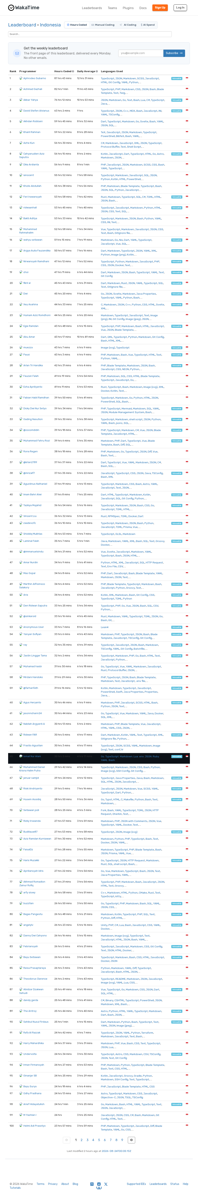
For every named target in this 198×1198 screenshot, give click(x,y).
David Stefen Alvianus (36, 110)
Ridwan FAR (30, 734)
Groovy (160, 541)
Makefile (129, 799)
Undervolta (30, 1054)
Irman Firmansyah (33, 1064)
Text (116, 92)
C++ (126, 110)
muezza (28, 347)
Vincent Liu (30, 516)
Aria (25, 594)
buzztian (28, 903)
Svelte (144, 121)
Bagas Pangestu (33, 914)
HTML (104, 82)
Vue (103, 229)
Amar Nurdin (30, 562)
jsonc (119, 422)
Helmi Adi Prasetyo (34, 1125)
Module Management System (126, 412)
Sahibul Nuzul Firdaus (36, 1021)
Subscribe (172, 53)
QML (110, 336)
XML (136, 143)
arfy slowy (29, 892)
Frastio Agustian (33, 745)
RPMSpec (114, 516)
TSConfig (114, 114)
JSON (118, 78)
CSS (138, 89)
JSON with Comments (134, 821)
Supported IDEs (136, 1184)
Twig (122, 92)
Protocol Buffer (110, 146)
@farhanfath (30, 688)
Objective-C (108, 1097)
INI (160, 110)
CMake (143, 892)
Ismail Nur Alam (32, 756)
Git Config (114, 82)
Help (185, 1184)
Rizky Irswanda (32, 820)
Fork (103, 810)
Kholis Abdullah (32, 185)
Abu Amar (29, 336)
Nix (121, 239)
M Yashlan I (29, 1114)
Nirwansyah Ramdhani (36, 261)
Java (104, 103)
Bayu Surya (30, 1086)
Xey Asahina (30, 304)
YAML (124, 82)
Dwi (25, 293)
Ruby (156, 756)
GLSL (118, 533)
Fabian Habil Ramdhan (36, 397)
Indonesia (50, 25)
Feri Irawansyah (32, 196)
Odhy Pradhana (32, 1093)
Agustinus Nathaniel (35, 483)
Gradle (138, 1075)
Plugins (128, 8)
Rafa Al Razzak (31, 1032)
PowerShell (108, 136)
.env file (140, 680)
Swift (119, 691)
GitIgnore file (122, 232)
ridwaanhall (30, 207)
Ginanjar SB (30, 1075)
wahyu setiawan (32, 239)
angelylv (28, 924)
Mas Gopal (29, 573)
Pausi (26, 354)
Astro (160, 153)
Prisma (127, 526)
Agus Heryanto (32, 702)
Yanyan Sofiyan (32, 634)
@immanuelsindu (33, 551)
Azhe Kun (29, 142)
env (141, 756)
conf (117, 749)
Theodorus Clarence (35, 978)
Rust (104, 196)
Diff (123, 444)
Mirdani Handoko (33, 677)
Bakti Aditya (30, 218)
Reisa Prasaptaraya (34, 967)
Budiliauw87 (30, 831)
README (120, 978)
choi (25, 272)
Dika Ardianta (31, 164)
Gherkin (117, 813)
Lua (143, 99)
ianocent (28, 175)
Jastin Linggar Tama (35, 655)
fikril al (27, 283)
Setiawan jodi (31, 810)
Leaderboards (92, 8)
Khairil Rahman (31, 132)
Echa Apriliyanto (32, 386)
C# (148, 99)
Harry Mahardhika (33, 1043)
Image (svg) (108, 347)
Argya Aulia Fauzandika (36, 250)
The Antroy (30, 1010)
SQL (111, 125)
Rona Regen (30, 451)
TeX (103, 132)
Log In (180, 7)
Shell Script (134, 146)
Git (110, 620)
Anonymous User (33, 627)
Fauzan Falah (31, 376)
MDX (132, 110)
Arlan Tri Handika (33, 365)
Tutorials (15, 1188)
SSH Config (123, 770)
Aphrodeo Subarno (34, 78)
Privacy (53, 1184)
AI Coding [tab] (129, 24)
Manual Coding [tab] (104, 24)
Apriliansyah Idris (33, 870)
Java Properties (146, 293)
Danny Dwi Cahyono (35, 935)
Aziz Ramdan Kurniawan (37, 838)
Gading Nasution (33, 419)
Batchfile (139, 648)
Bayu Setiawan (32, 957)
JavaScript (152, 78)
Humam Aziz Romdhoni (36, 315)
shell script (136, 419)
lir (122, 749)
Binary (109, 1000)
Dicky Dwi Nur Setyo (35, 408)
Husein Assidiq (32, 799)
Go (124, 99)
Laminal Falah (31, 540)
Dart (103, 121)
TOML (150, 196)
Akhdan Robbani (33, 121)
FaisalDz (28, 849)
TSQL (128, 1097)
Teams (112, 8)
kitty (118, 896)
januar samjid (31, 777)
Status (174, 1184)
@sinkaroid (29, 616)
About (65, 1184)
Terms (40, 1184)
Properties (151, 691)
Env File (112, 566)
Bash (153, 89)
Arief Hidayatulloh (33, 1104)
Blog (75, 1184)
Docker (119, 265)
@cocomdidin (31, 430)
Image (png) (118, 254)
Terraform (147, 1032)
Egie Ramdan (30, 326)
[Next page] (131, 1140)
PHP (117, 89)
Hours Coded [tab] (78, 24)
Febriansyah (30, 946)
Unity (104, 925)
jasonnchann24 (32, 713)
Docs (143, 8)
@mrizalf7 (29, 473)
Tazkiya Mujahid (32, 505)
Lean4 (104, 627)
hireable (176, 78)
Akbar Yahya (30, 99)
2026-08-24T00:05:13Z (116, 1150)
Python (133, 82)
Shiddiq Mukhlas (32, 533)
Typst (108, 799)
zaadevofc (29, 523)
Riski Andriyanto (32, 788)
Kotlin (104, 153)
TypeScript (107, 78)
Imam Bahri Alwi (32, 494)
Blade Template (130, 186)
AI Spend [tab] (149, 24)
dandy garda (30, 1000)
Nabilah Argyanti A (34, 723)
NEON (125, 369)
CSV (120, 566)
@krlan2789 (30, 462)
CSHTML (119, 1000)
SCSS (140, 78)
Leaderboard (22, 25)
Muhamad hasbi (32, 666)
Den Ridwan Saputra (35, 605)
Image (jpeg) (133, 318)
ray (25, 644)
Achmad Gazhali (32, 89)
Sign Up (160, 7)
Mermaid (127, 408)
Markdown (129, 78)
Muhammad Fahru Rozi (36, 440)
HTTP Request (154, 562)
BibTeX (120, 136)
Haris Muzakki (31, 860)
